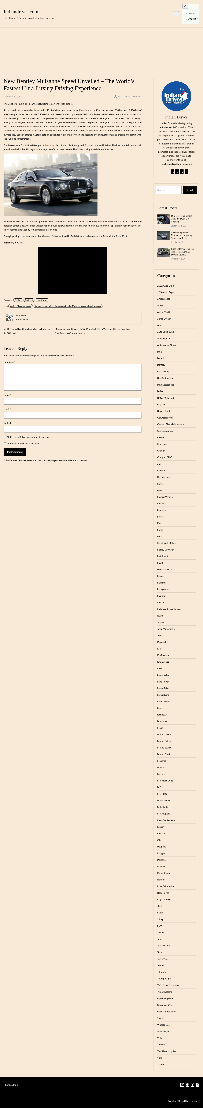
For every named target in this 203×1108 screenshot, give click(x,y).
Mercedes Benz (165, 780)
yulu (159, 1057)
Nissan (160, 826)
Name (7, 395)
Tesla (159, 952)
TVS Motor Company (168, 985)
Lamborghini (163, 675)
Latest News (42, 300)
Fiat (159, 523)
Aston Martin (164, 311)
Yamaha (161, 1044)
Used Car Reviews (166, 1011)
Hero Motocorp (165, 569)
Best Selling (163, 371)
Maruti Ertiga (164, 741)
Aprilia (160, 305)
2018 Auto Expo (165, 292)
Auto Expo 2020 (165, 338)
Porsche (161, 859)
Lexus (160, 708)
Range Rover (163, 873)
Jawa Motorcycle (166, 628)
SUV (159, 925)
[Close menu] (185, 6)
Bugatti (161, 404)
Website (8, 423)
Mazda (160, 767)
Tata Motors (163, 945)
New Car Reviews (166, 820)
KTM (159, 668)
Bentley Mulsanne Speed (20, 306)
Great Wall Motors (166, 542)
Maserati (161, 760)
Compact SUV (164, 457)
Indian (160, 602)
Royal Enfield (164, 899)
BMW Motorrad (165, 397)
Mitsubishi (162, 807)
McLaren (161, 774)
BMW (160, 391)
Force (160, 529)
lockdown (162, 714)
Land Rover (163, 681)
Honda (160, 575)
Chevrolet (162, 443)
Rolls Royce (163, 892)
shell (159, 906)
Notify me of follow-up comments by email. (29, 436)
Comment (9, 361)
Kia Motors (163, 655)
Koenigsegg (163, 661)
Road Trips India (165, 886)
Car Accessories (165, 417)
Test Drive (162, 958)
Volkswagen (163, 1031)
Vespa (160, 1018)
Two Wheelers (164, 991)
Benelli (160, 358)
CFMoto (161, 437)
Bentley (18, 300)
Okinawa (161, 833)
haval (160, 562)
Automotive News (166, 344)
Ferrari (160, 516)
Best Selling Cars (165, 377)
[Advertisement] (101, 51)
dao (159, 463)
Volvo (160, 1038)
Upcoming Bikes (165, 998)
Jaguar (160, 622)
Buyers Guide (164, 410)
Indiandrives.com (21, 11)
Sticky (160, 919)
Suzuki (160, 932)
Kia (159, 648)
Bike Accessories (165, 384)
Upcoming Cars (165, 1005)
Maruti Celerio (164, 734)
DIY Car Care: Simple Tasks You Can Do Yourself (181, 219)
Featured (29, 300)
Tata (159, 939)
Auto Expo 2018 (165, 331)
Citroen (161, 450)
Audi (159, 325)
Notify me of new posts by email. (23, 443)
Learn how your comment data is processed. (65, 460)
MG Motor (162, 793)
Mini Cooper (163, 800)
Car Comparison (165, 430)
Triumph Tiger (164, 978)
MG (159, 787)
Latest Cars (163, 694)
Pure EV (161, 866)
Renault (161, 879)
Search (190, 189)
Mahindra (162, 721)
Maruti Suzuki (164, 747)
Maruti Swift (163, 754)
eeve (159, 490)
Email (7, 409)
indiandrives (22, 319)
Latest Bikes (163, 688)
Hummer (161, 582)
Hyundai (161, 595)
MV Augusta (163, 813)
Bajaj (159, 351)
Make (160, 727)
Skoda (160, 912)
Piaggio (161, 853)
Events (160, 503)
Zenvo (160, 1064)
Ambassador (163, 298)
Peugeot (161, 846)
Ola (159, 840)
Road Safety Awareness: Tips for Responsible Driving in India (182, 252)
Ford (159, 536)
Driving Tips (163, 476)
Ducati (160, 483)
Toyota (160, 965)
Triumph (161, 972)
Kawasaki (162, 642)
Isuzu (160, 615)
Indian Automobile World (170, 609)
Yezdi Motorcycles (166, 1051)
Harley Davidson (165, 549)
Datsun (161, 470)
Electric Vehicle (165, 496)
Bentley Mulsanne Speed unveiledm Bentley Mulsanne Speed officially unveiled (68, 306)
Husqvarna (163, 589)
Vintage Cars (163, 1024)
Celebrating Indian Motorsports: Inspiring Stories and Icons (181, 235)
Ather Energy (164, 318)
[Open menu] (176, 13)
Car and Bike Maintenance (170, 424)
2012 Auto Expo (165, 285)
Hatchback (162, 556)
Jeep (159, 635)
